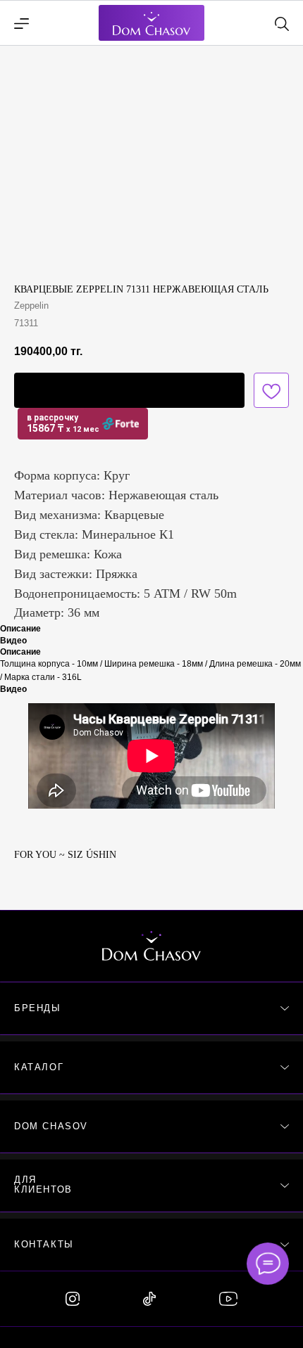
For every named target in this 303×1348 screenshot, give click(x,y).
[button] (129, 390)
